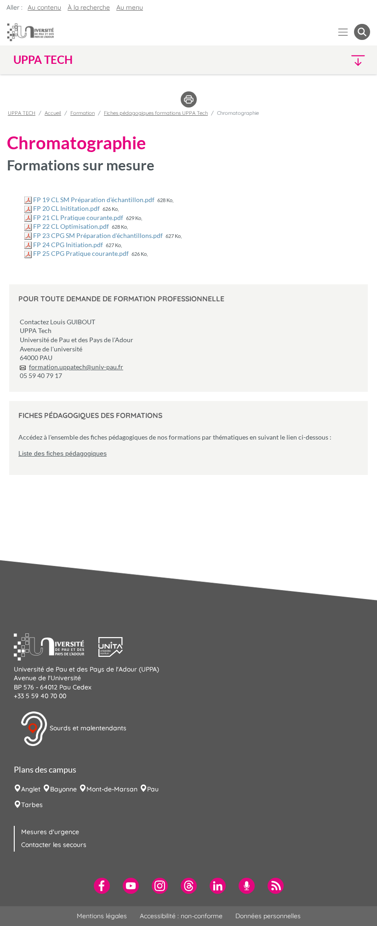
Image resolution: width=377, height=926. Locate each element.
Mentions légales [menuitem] (102, 916)
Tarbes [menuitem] (32, 805)
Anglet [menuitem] (30, 789)
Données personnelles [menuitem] (268, 916)
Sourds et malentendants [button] (87, 728)
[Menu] (343, 32)
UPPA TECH (21, 113)
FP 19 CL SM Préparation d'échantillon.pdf (93, 199)
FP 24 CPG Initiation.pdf (68, 244)
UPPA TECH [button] (43, 59)
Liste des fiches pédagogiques (62, 453)
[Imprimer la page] (189, 99)
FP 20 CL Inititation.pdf (66, 208)
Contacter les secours (53, 845)
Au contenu (44, 7)
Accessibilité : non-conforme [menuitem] (181, 916)
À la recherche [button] (89, 7)
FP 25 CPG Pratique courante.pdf (81, 253)
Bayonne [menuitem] (63, 789)
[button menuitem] (362, 32)
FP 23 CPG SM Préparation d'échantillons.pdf (98, 235)
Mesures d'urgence (50, 832)
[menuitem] (101, 886)
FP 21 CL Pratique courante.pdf (78, 217)
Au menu (129, 7)
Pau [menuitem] (153, 789)
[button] (327, 60)
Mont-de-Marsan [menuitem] (111, 789)
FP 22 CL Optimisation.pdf (71, 226)
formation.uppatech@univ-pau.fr (76, 367)
